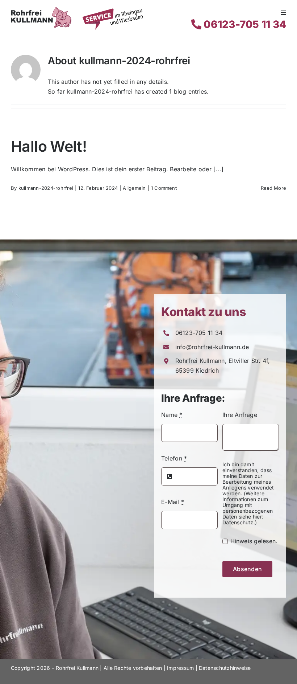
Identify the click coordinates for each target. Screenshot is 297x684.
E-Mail (172, 501)
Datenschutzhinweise (225, 668)
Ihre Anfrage (239, 414)
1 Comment (164, 188)
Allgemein (134, 188)
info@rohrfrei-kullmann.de (212, 347)
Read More (273, 188)
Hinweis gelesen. (253, 541)
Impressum (180, 668)
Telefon (174, 458)
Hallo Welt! (49, 146)
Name (171, 414)
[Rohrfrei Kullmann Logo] (41, 9)
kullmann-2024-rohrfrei (45, 188)
